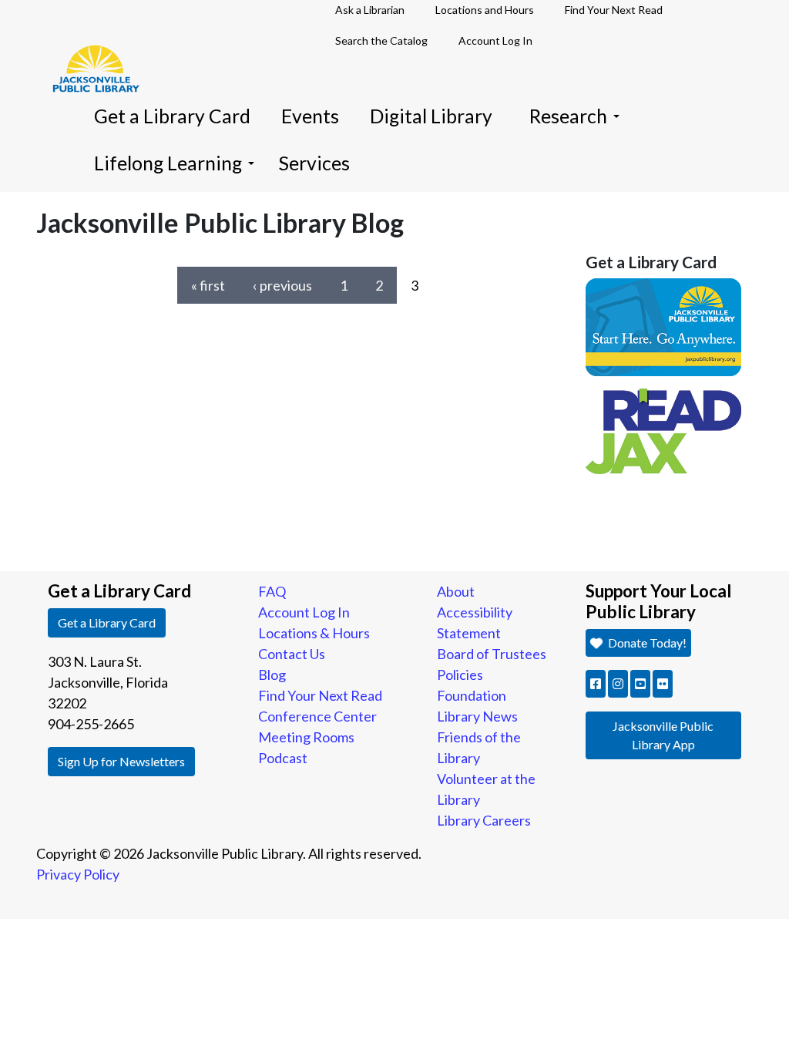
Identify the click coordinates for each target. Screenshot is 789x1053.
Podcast (282, 757)
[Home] (88, 46)
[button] (596, 684)
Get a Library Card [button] (107, 622)
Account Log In (495, 40)
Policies (460, 674)
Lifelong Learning (168, 163)
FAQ (272, 591)
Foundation (471, 695)
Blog (272, 674)
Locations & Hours (314, 632)
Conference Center (317, 716)
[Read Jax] (664, 429)
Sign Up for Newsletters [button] (121, 761)
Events (310, 116)
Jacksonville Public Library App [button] (663, 735)
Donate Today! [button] (646, 642)
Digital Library (431, 116)
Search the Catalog (381, 40)
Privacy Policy (77, 874)
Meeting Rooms (306, 736)
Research (568, 116)
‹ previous (282, 285)
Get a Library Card (172, 116)
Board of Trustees (491, 653)
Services (314, 163)
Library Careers (484, 820)
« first (208, 285)
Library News (477, 716)
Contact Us (291, 653)
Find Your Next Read (320, 695)
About (456, 591)
